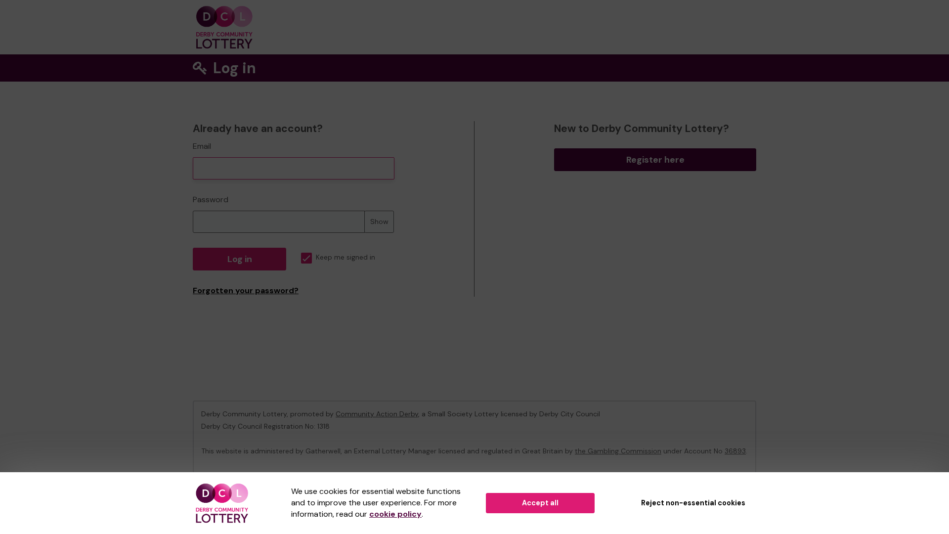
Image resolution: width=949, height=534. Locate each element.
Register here (655, 160)
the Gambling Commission (618, 450)
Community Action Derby (377, 413)
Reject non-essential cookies (693, 502)
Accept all (540, 502)
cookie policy (395, 514)
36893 (735, 450)
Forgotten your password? (246, 290)
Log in (239, 259)
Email (202, 146)
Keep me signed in (345, 257)
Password (210, 199)
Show (379, 221)
